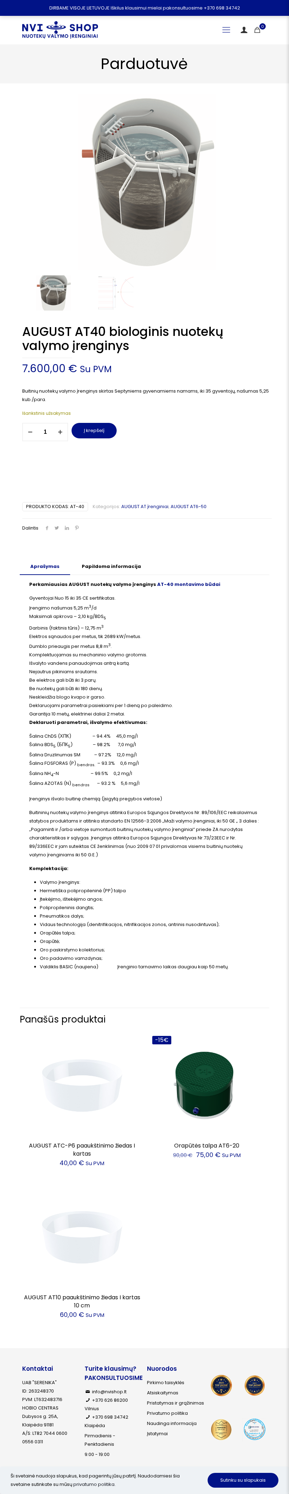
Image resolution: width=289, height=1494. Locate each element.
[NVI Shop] (60, 30)
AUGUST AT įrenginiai (144, 506)
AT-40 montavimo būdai (188, 584)
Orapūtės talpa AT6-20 (206, 1146)
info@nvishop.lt (109, 1391)
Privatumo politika (167, 1413)
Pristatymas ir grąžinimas (175, 1403)
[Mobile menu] (226, 30)
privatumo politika (94, 1484)
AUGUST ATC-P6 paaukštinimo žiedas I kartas (82, 1150)
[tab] (45, 567)
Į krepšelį (94, 430)
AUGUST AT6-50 (189, 506)
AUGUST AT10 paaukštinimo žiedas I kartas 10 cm (82, 1301)
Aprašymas (45, 566)
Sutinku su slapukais (243, 1480)
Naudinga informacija (172, 1423)
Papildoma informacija (111, 566)
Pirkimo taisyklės (165, 1382)
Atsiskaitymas (162, 1392)
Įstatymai (157, 1433)
